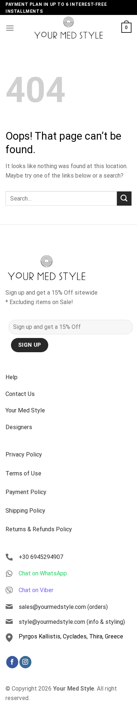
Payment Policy (25, 492)
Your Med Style (25, 410)
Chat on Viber (36, 590)
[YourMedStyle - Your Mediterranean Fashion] (68, 27)
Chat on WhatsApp (43, 573)
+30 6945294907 (41, 556)
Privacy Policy (23, 454)
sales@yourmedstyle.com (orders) (63, 606)
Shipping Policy (25, 510)
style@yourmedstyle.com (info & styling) (72, 621)
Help (11, 377)
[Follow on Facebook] (12, 662)
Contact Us (20, 393)
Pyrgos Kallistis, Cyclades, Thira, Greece (71, 636)
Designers (18, 427)
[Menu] (9, 28)
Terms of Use (23, 473)
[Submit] (124, 198)
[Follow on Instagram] (25, 662)
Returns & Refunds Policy (38, 529)
